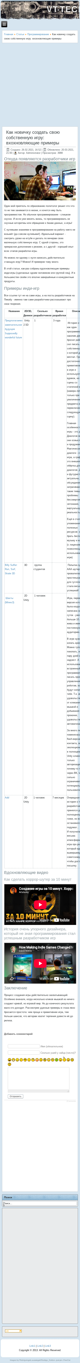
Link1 (32, 1346)
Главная (8, 34)
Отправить (15, 1096)
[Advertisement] (40, 85)
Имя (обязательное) (52, 1046)
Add (7, 797)
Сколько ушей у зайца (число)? (58, 1052)
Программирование (38, 34)
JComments (71, 1101)
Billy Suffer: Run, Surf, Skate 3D (11, 569)
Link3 (48, 1346)
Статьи (20, 34)
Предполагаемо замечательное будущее (14, 324)
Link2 (40, 1346)
